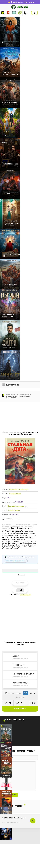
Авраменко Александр (19, 489)
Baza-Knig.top (20, 818)
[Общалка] (14, 13)
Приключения (23, 394)
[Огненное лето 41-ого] (6, 732)
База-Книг (10, 394)
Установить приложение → (16, 561)
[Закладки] (8, 13)
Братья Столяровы (16, 506)
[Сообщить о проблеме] (20, 570)
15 (10, 703)
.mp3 (20, 590)
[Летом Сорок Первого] (6, 765)
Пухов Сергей (15, 493)
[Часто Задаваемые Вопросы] (20, 13)
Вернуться (20, 709)
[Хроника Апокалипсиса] (6, 831)
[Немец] (6, 782)
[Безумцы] (6, 798)
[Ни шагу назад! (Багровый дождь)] (6, 749)
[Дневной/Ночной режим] (25, 13)
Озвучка (21, 575)
